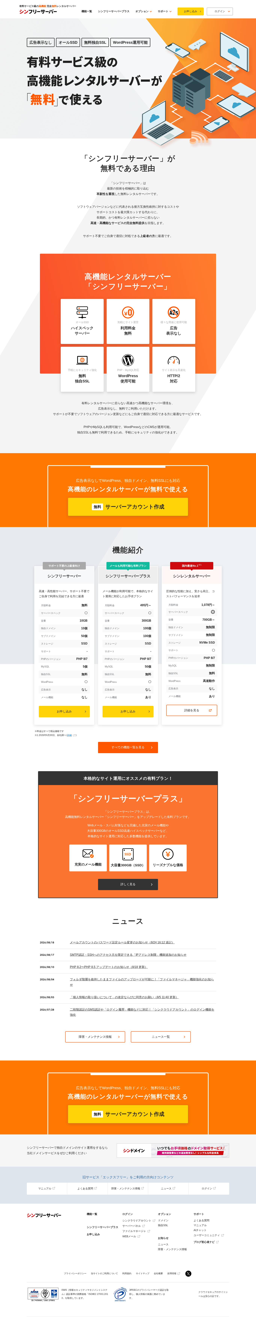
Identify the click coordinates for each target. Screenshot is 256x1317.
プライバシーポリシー (75, 1273)
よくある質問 (85, 1188)
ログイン (207, 1188)
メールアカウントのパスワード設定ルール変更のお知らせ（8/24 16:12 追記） (122, 942)
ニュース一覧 (161, 1036)
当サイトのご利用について (104, 1273)
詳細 (69, 735)
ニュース (166, 1188)
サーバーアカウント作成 (129, 507)
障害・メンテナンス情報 (95, 1036)
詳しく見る (128, 884)
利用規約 (126, 1273)
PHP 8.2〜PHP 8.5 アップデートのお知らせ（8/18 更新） (109, 967)
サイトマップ (142, 1273)
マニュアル (44, 1188)
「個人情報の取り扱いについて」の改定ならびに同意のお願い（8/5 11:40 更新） (124, 997)
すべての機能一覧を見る (128, 747)
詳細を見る (191, 710)
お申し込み (190, 11)
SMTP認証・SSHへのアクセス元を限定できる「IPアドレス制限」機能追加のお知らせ (128, 954)
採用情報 (171, 1273)
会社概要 (158, 1273)
